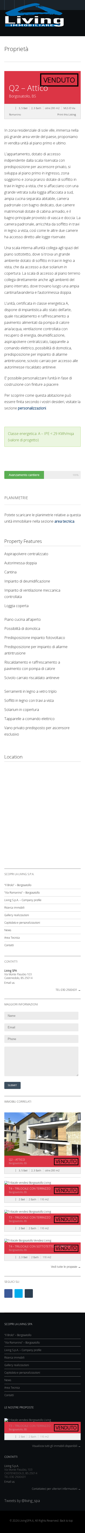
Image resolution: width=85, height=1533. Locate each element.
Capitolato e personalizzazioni (22, 923)
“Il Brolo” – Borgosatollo (17, 885)
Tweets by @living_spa (22, 1500)
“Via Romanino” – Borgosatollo (22, 892)
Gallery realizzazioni (16, 915)
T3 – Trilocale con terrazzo (30, 1217)
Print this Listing (66, 114)
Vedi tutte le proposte (66, 1267)
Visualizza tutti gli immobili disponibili (56, 1446)
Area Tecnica (12, 938)
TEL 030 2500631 (68, 990)
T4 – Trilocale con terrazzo (30, 1189)
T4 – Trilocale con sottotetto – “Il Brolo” (40, 1246)
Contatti (9, 945)
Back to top (66, 1521)
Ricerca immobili (14, 908)
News (7, 930)
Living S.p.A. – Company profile (22, 900)
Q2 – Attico (17, 1160)
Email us (9, 983)
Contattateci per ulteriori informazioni (56, 1489)
